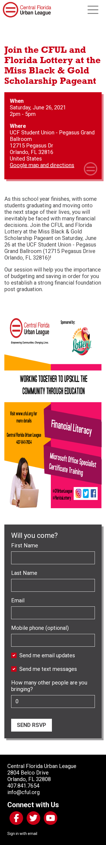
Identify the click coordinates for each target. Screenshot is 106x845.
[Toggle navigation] (93, 10)
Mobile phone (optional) (40, 628)
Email (17, 600)
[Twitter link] (32, 819)
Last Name (24, 573)
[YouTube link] (49, 819)
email (32, 833)
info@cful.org (23, 792)
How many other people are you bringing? (49, 685)
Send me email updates (47, 655)
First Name (24, 545)
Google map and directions (42, 165)
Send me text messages (48, 669)
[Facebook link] (15, 819)
